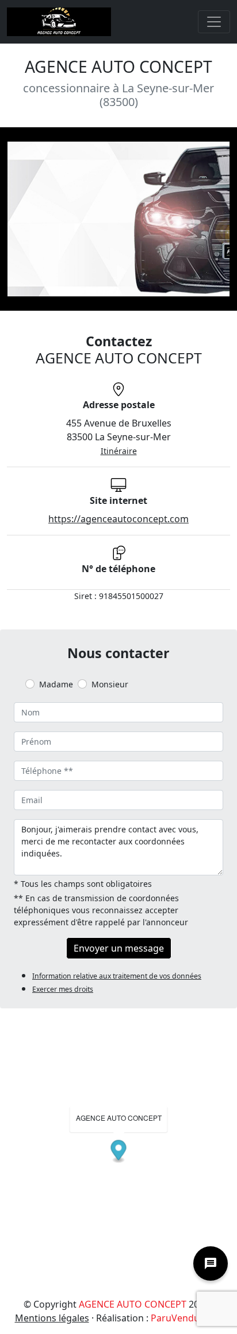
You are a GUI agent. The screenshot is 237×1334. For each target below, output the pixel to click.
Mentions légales (52, 1318)
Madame (56, 684)
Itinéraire (119, 450)
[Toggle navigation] (214, 21)
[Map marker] (119, 1152)
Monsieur (109, 684)
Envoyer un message (119, 948)
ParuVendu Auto (187, 1318)
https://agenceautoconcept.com (118, 519)
